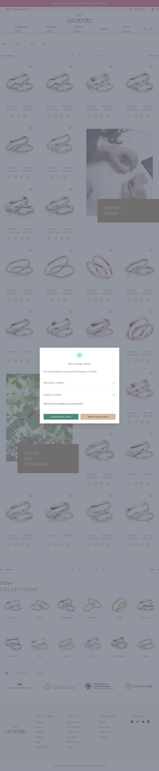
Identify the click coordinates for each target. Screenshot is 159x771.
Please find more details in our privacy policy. (63, 403)
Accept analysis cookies (61, 416)
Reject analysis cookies (98, 416)
